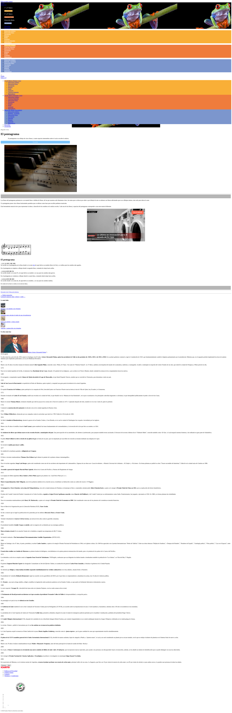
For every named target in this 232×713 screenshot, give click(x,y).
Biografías (7, 26)
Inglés (6, 37)
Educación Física (9, 32)
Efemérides (7, 28)
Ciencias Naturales (9, 41)
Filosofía (6, 66)
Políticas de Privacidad (10, 671)
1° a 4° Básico (12, 81)
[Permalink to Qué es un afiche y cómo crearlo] (3, 320)
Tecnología (7, 34)
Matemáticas (8, 42)
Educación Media (13, 110)
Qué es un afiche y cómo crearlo (10, 322)
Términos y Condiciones (11, 676)
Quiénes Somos (8, 672)
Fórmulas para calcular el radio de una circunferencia (16, 315)
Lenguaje (7, 39)
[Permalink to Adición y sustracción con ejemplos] (3, 326)
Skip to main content (7, 1)
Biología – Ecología (10, 61)
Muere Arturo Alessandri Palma (37, 352)
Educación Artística (9, 31)
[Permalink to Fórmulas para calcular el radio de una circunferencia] (3, 313)
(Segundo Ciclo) (5, 292)
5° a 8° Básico (13, 95)
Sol (34, 265)
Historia (6, 36)
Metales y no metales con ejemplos (11, 308)
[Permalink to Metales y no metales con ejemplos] (3, 307)
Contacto (7, 674)
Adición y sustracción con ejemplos (11, 328)
